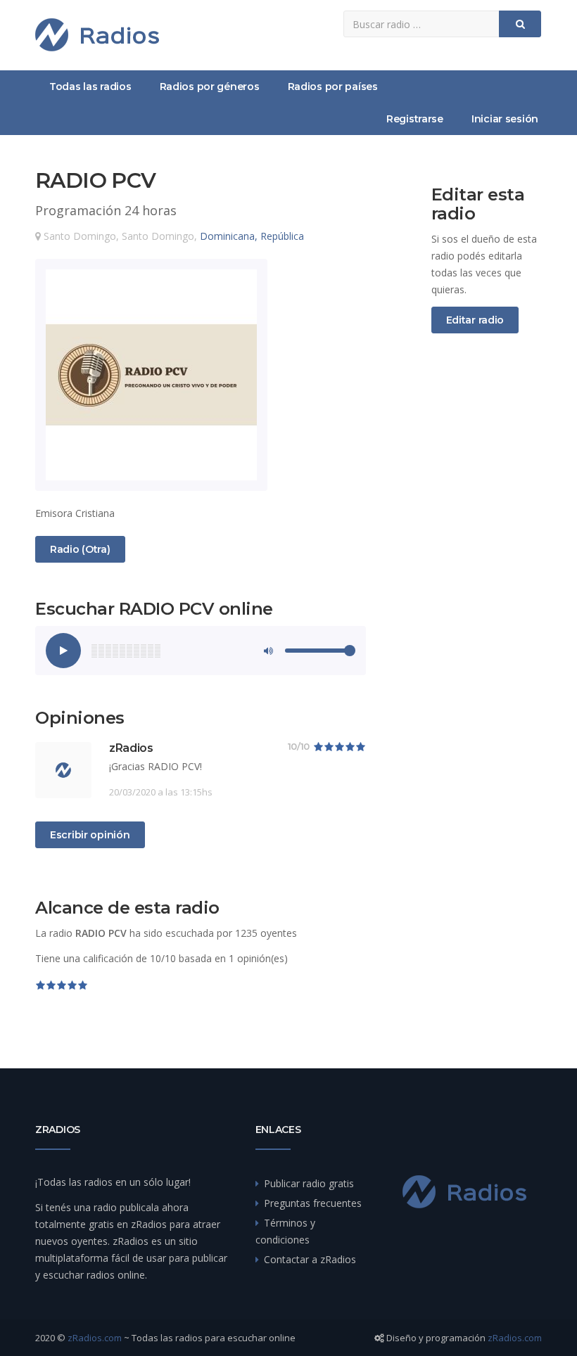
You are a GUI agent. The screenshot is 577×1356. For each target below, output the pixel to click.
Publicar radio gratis (309, 1183)
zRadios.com (95, 1337)
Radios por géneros (210, 86)
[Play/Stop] (63, 650)
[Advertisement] (487, 578)
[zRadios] (97, 34)
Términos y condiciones (285, 1231)
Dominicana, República (252, 236)
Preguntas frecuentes (313, 1203)
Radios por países (333, 86)
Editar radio (475, 320)
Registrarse (414, 119)
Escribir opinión (90, 835)
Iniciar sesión (504, 119)
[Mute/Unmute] (267, 650)
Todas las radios (90, 86)
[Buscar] (520, 24)
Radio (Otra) (79, 549)
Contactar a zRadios (310, 1259)
